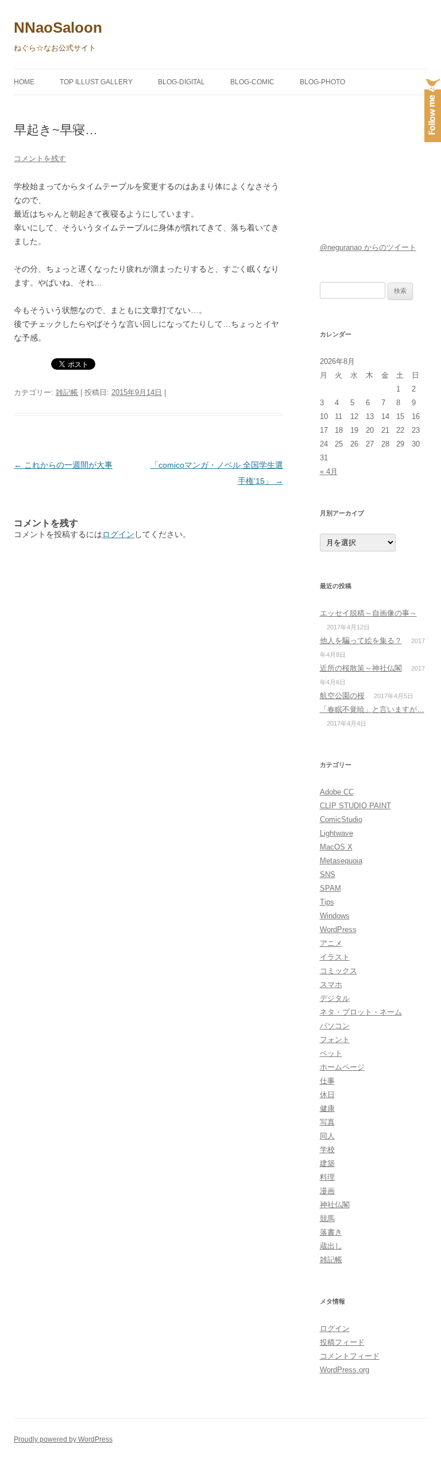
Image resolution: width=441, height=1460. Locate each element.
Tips (327, 902)
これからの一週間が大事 (63, 464)
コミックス (338, 970)
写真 (327, 1122)
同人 (327, 1136)
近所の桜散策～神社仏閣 (361, 668)
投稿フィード (342, 1342)
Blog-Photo (322, 82)
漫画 (327, 1191)
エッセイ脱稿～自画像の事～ (368, 613)
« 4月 (329, 471)
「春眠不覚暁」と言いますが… (372, 709)
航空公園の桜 (342, 695)
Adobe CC (337, 792)
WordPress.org (344, 1369)
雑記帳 (67, 392)
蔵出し (331, 1246)
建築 (327, 1163)
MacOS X (336, 847)
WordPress (338, 929)
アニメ (331, 943)
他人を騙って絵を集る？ (361, 640)
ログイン (118, 534)
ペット (331, 1053)
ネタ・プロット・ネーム (361, 1012)
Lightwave (336, 833)
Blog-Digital (181, 82)
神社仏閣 (335, 1204)
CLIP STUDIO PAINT (355, 805)
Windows (335, 915)
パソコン (335, 1025)
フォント (335, 1039)
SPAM (330, 888)
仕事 (327, 1081)
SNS (327, 874)
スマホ (331, 984)
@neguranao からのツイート (368, 247)
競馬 (327, 1218)
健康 (327, 1108)
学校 (327, 1149)
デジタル (335, 998)
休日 (327, 1094)
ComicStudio (341, 819)
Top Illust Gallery (96, 82)
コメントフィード (350, 1356)
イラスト (335, 957)
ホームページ (342, 1067)
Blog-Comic (252, 82)
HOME (24, 82)
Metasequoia (341, 860)
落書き (331, 1232)
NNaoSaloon (58, 27)
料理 (327, 1177)
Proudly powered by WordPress (63, 1439)
